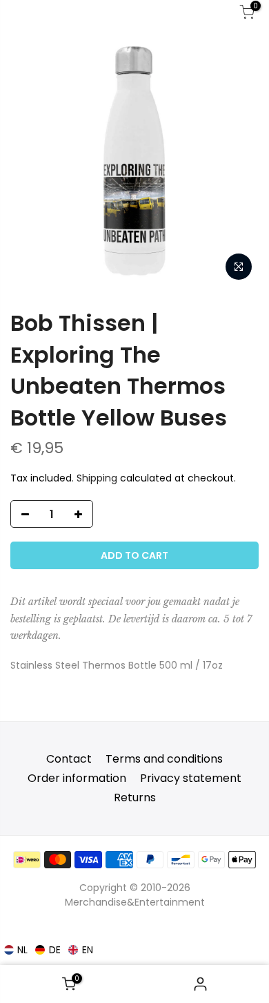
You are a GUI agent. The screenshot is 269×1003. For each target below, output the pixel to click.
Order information (77, 778)
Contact (69, 759)
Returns (135, 797)
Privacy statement (190, 778)
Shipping (97, 478)
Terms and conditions (164, 759)
